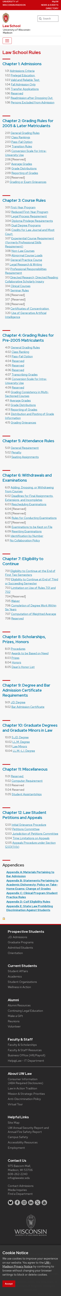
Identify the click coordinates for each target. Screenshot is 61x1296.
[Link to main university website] (30, 1225)
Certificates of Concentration (29, 308)
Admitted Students (20, 947)
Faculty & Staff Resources (25, 1050)
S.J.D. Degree (20, 737)
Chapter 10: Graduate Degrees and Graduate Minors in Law (29, 728)
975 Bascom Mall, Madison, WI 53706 (20, 1168)
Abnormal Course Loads (26, 255)
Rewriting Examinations (27, 531)
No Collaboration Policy (25, 540)
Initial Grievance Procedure (29, 825)
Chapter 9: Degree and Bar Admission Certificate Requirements (26, 690)
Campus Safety (18, 1137)
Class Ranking (20, 352)
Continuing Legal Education (25, 1011)
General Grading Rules (25, 133)
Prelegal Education (23, 75)
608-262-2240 (17, 1174)
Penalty (16, 452)
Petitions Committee (26, 829)
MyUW (55, 1)
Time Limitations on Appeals (31, 838)
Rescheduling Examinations (28, 504)
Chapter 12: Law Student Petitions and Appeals (24, 815)
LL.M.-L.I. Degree (24, 751)
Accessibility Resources (23, 1142)
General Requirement (25, 448)
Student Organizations (22, 982)
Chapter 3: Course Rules (24, 200)
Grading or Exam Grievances (28, 182)
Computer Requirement (27, 781)
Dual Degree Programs (26, 225)
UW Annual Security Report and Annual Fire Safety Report (28, 1130)
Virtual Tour (15, 1104)
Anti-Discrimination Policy (24, 1099)
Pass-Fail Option (21, 142)
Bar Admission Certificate (27, 707)
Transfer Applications (25, 89)
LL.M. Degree (21, 742)
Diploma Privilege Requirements (32, 221)
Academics (15, 976)
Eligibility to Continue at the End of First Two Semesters (30, 573)
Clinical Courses (20, 286)
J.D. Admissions (17, 937)
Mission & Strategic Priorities (26, 1094)
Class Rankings (20, 137)
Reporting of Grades (24, 173)
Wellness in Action (19, 987)
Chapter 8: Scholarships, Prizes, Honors (24, 639)
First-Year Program (23, 207)
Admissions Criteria (22, 71)
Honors (16, 662)
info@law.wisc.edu (19, 1178)
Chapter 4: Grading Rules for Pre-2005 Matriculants (28, 338)
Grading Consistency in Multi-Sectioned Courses (27, 394)
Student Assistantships (27, 794)
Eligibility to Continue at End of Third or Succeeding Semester (31, 581)
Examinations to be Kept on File (32, 527)
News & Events (49, 5)
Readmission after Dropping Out (32, 98)
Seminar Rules (19, 290)
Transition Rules (22, 146)
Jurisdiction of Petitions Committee (35, 833)
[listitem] (10, 1202)
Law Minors (19, 746)
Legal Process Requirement (29, 216)
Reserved (17, 93)
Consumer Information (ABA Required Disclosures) (25, 1081)
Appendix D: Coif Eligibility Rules (28, 901)
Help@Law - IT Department (26, 1060)
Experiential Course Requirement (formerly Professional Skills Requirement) (29, 242)
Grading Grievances (23, 422)
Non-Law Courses (22, 251)
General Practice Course (26, 260)
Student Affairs (18, 971)
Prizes (15, 658)
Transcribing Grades (25, 374)
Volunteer (14, 1026)
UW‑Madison (14, 3)
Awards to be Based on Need (29, 653)
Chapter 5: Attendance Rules (28, 440)
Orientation (15, 953)
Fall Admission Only (23, 84)
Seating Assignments (25, 457)
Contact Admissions (21, 1186)
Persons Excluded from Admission (32, 102)
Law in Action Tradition (22, 1088)
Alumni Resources (19, 1005)
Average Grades (21, 164)
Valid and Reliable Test (25, 80)
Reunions (14, 1021)
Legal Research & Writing (26, 264)
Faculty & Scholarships (22, 1045)
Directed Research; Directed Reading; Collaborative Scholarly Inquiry (31, 279)
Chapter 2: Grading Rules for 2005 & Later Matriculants (27, 123)
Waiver (15, 601)
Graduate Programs (21, 942)
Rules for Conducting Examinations (34, 518)
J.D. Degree (18, 702)
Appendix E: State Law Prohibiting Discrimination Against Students (29, 908)
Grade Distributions (24, 168)
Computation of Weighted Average (33, 614)
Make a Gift (15, 1016)
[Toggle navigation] (7, 40)
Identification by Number (27, 536)
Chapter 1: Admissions (21, 63)
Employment (16, 1148)
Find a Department (20, 1194)
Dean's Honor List (23, 667)
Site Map (14, 1122)
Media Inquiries (17, 1190)
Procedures (18, 649)
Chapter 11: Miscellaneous (24, 769)
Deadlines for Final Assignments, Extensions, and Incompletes (29, 498)
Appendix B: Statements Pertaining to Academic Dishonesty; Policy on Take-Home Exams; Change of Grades (32, 884)
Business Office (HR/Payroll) (26, 1055)
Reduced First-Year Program (29, 212)
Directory (52, 8)
